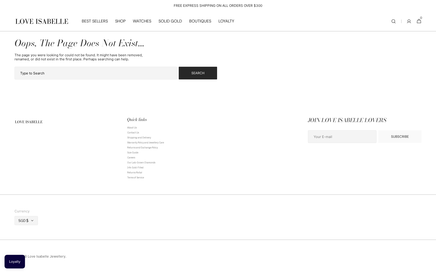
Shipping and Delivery (139, 137)
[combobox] (96, 73)
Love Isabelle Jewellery (46, 256)
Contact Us (133, 132)
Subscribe (400, 136)
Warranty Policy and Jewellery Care (145, 142)
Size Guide (132, 152)
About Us (132, 127)
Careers (131, 157)
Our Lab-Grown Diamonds (141, 162)
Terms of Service (135, 177)
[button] (394, 21)
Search (197, 73)
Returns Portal (134, 172)
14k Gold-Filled (135, 167)
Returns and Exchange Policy (142, 147)
